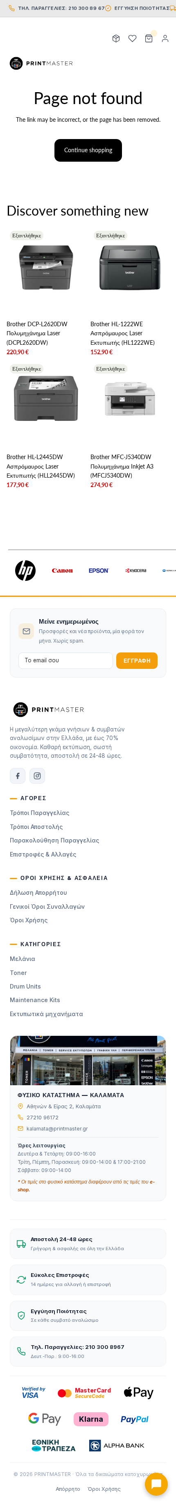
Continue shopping (88, 149)
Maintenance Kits (35, 999)
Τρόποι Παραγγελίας (39, 812)
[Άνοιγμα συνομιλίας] (156, 1484)
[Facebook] (17, 776)
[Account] (165, 38)
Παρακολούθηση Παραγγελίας (54, 840)
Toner (18, 972)
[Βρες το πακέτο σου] (116, 38)
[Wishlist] (132, 38)
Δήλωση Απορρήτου (38, 892)
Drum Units (25, 986)
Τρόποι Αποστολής (36, 826)
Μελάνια (22, 958)
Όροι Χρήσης (28, 920)
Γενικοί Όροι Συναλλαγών (47, 906)
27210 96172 (43, 1117)
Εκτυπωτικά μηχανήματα (46, 1013)
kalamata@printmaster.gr (57, 1129)
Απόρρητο (68, 1489)
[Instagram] (37, 776)
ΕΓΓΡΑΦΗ (137, 661)
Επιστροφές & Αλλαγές (43, 854)
